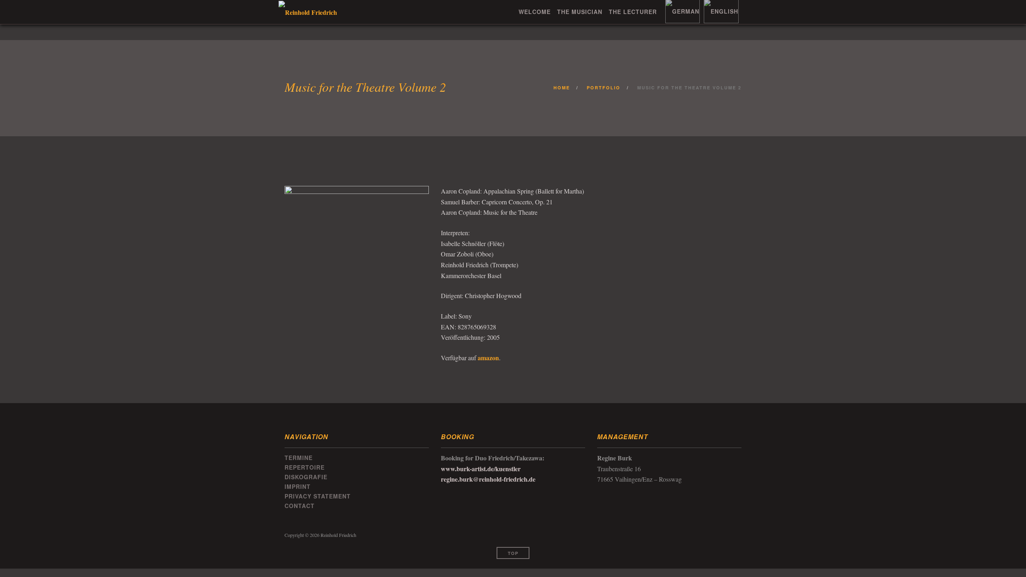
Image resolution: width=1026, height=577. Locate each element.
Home (561, 88)
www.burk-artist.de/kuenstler (481, 468)
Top (513, 553)
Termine (299, 458)
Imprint (298, 486)
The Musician (579, 12)
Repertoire (305, 467)
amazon (488, 357)
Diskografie (306, 477)
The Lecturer (633, 12)
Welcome (535, 12)
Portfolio (603, 88)
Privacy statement (318, 496)
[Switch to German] (681, 11)
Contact (300, 506)
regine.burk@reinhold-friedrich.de (488, 479)
